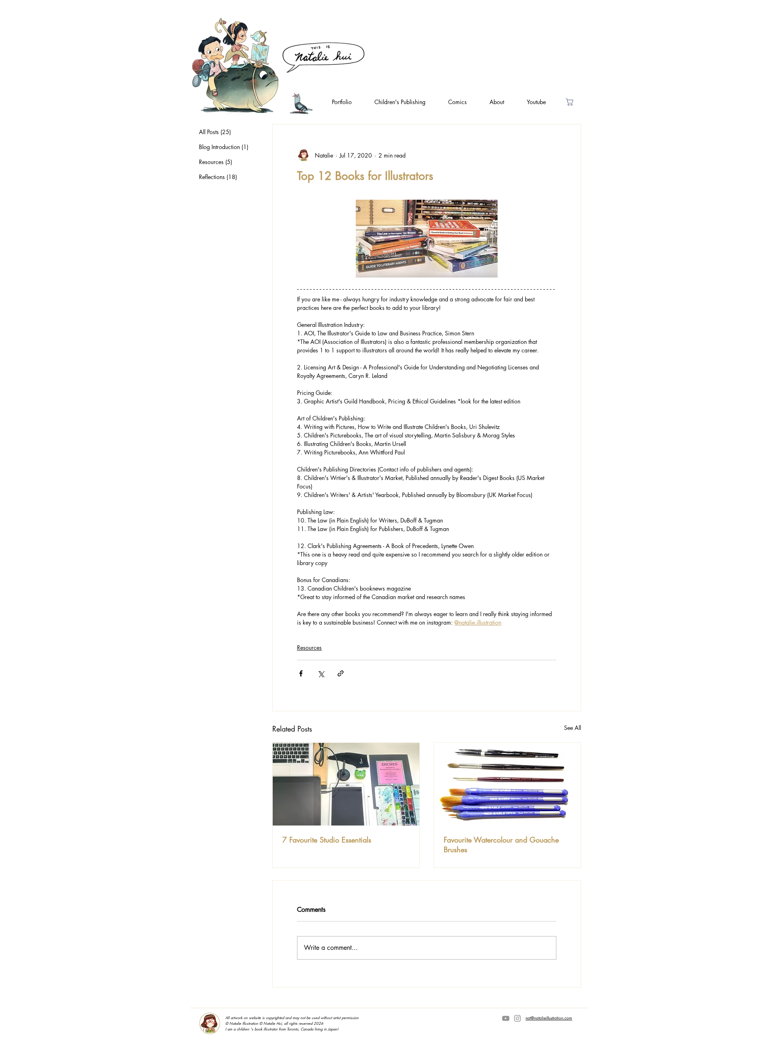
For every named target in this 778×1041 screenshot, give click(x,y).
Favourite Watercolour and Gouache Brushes (501, 844)
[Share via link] (340, 673)
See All (572, 728)
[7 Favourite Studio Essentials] (346, 784)
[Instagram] (517, 1018)
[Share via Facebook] (301, 673)
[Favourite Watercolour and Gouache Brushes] (507, 784)
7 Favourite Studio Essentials (326, 840)
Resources (309, 647)
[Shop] (569, 102)
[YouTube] (505, 1018)
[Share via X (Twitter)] (321, 673)
